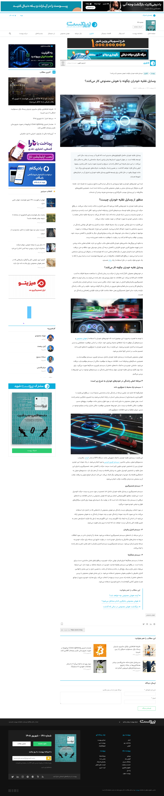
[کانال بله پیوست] (41, 6)
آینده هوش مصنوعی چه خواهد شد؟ (123, 595)
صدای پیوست (101, 740)
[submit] (48, 758)
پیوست (153, 73)
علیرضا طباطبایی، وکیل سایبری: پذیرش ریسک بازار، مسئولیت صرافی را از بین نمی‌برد (126, 649)
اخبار (129, 740)
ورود (21, 15)
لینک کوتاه (67, 630)
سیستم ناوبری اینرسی (112, 462)
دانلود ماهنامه (42, 744)
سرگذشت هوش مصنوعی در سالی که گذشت (120, 606)
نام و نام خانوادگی (151, 690)
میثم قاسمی (41, 367)
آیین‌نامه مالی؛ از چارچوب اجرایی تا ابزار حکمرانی (36, 133)
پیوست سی (102, 743)
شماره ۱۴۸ (140, 22)
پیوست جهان (127, 773)
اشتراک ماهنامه (138, 27)
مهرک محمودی (40, 335)
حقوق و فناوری (126, 768)
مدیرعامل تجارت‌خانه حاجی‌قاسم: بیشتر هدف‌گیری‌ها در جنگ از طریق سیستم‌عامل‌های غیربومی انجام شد (126, 665)
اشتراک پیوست (32, 450)
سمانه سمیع (41, 357)
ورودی (129, 756)
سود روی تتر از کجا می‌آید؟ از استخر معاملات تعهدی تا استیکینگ (78, 665)
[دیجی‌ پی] (123, 6)
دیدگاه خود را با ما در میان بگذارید (112, 690)
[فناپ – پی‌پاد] (31, 175)
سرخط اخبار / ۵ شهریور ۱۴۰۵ (43, 118)
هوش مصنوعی (81, 338)
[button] (10, 33)
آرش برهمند (41, 346)
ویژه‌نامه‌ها (102, 756)
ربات (109, 260)
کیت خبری (102, 768)
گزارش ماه (128, 759)
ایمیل (154, 698)
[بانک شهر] (107, 43)
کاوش (129, 746)
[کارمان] (31, 312)
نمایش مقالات (21, 744)
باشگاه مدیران (127, 762)
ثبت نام (12, 15)
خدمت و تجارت (126, 765)
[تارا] (31, 149)
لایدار (87, 457)
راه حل (129, 771)
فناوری (146, 63)
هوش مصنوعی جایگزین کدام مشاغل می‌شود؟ (120, 601)
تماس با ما (102, 759)
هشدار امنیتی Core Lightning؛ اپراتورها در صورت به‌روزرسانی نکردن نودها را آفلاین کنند (76, 649)
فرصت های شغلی (100, 765)
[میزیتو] (31, 287)
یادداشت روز (127, 743)
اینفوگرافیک (102, 746)
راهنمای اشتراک (147, 15)
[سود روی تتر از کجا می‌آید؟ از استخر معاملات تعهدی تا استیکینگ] (99, 672)
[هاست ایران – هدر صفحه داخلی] (107, 54)
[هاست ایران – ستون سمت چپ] (31, 56)
